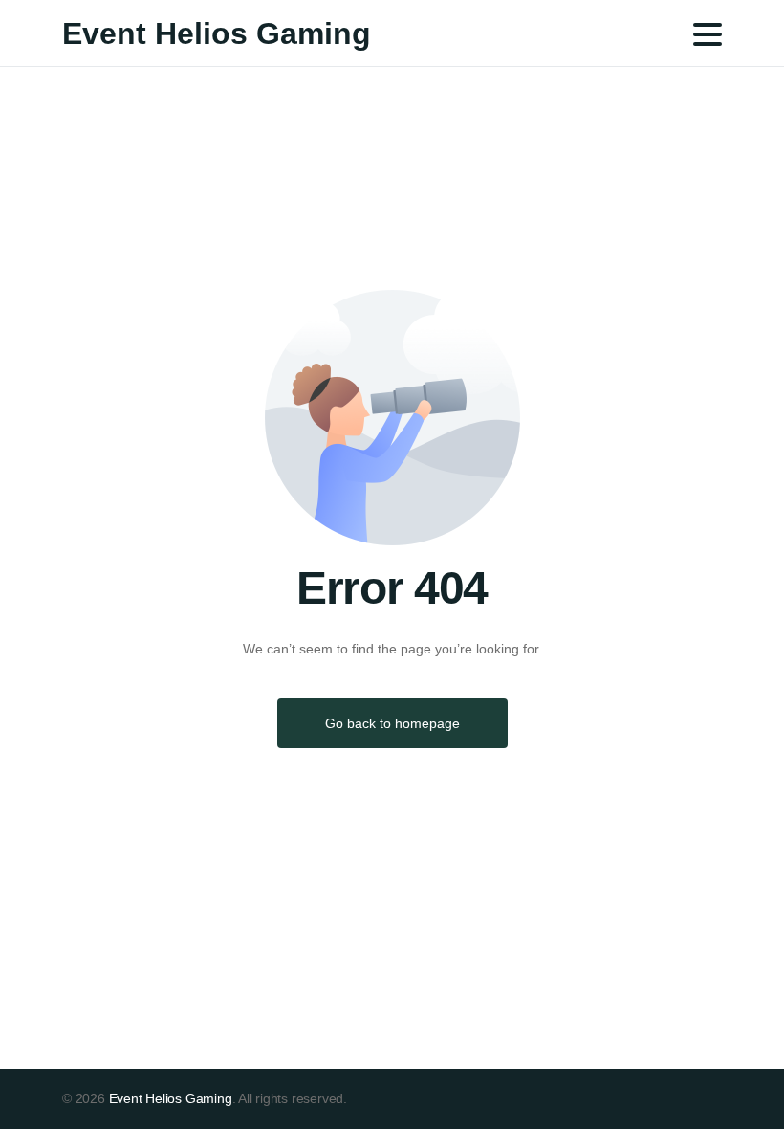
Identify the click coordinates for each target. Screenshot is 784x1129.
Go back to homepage (392, 723)
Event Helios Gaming (216, 33)
